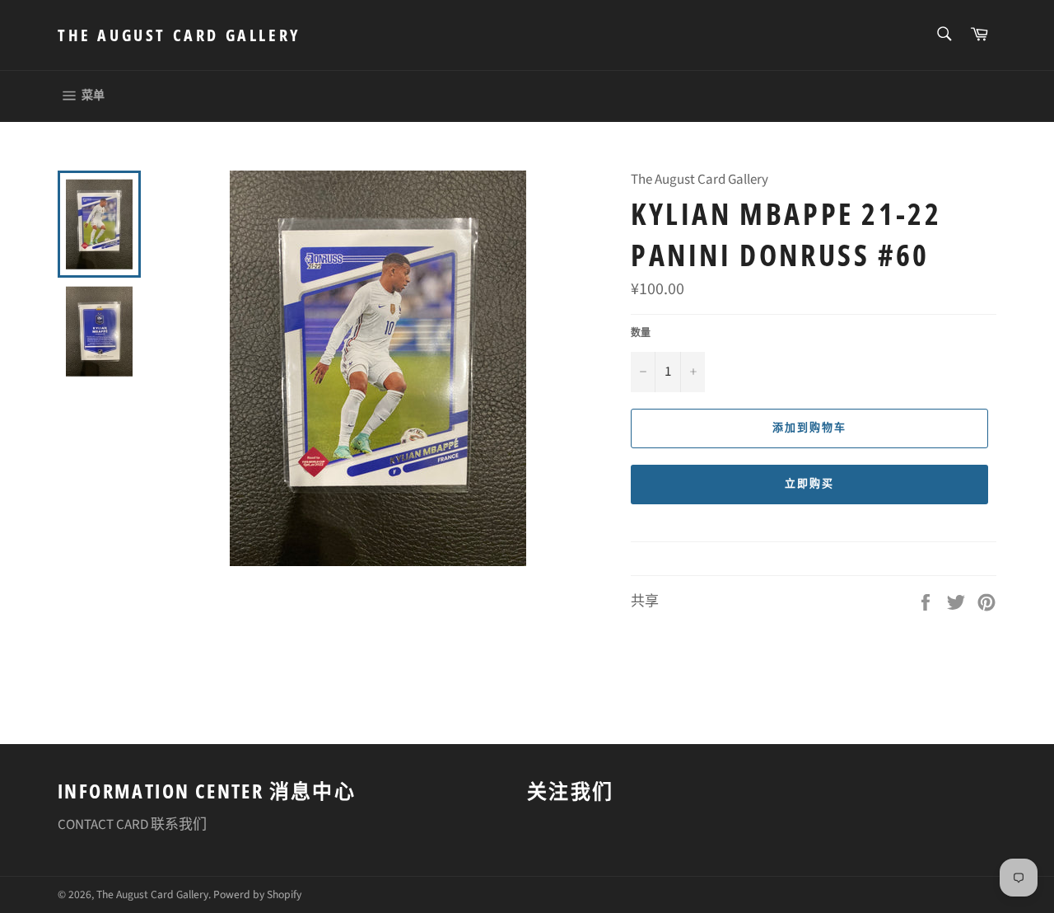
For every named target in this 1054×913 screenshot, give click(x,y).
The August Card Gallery (179, 35)
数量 (641, 333)
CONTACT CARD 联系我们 (132, 825)
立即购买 (809, 483)
